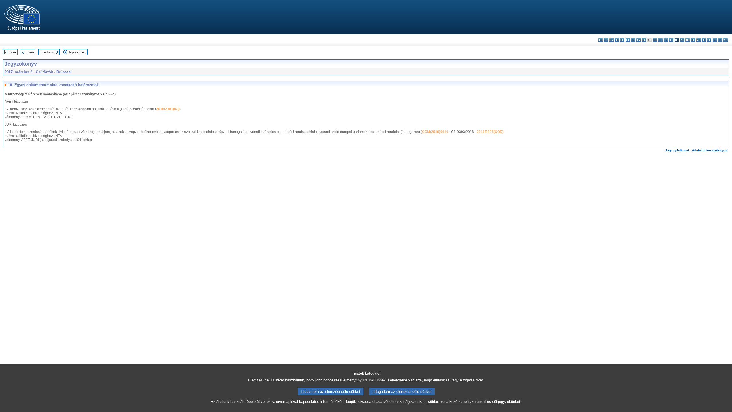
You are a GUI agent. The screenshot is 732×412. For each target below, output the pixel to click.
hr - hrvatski (655, 40)
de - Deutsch (622, 40)
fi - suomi (720, 40)
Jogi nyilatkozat (677, 150)
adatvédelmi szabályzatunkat (400, 401)
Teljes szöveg (77, 52)
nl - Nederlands (687, 40)
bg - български (600, 40)
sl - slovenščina (715, 40)
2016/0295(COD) (490, 132)
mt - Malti (682, 40)
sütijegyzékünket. (506, 401)
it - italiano (660, 40)
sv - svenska (725, 40)
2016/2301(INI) (168, 109)
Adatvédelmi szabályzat (710, 150)
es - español (606, 40)
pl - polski (693, 40)
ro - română (704, 40)
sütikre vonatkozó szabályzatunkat (457, 401)
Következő (47, 52)
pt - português (698, 40)
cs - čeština (611, 40)
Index (12, 52)
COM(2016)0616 (435, 132)
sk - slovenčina (709, 40)
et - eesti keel (628, 40)
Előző (30, 52)
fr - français (644, 40)
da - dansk (617, 40)
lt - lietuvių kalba (671, 40)
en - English (638, 40)
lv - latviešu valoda (666, 40)
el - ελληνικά (633, 40)
